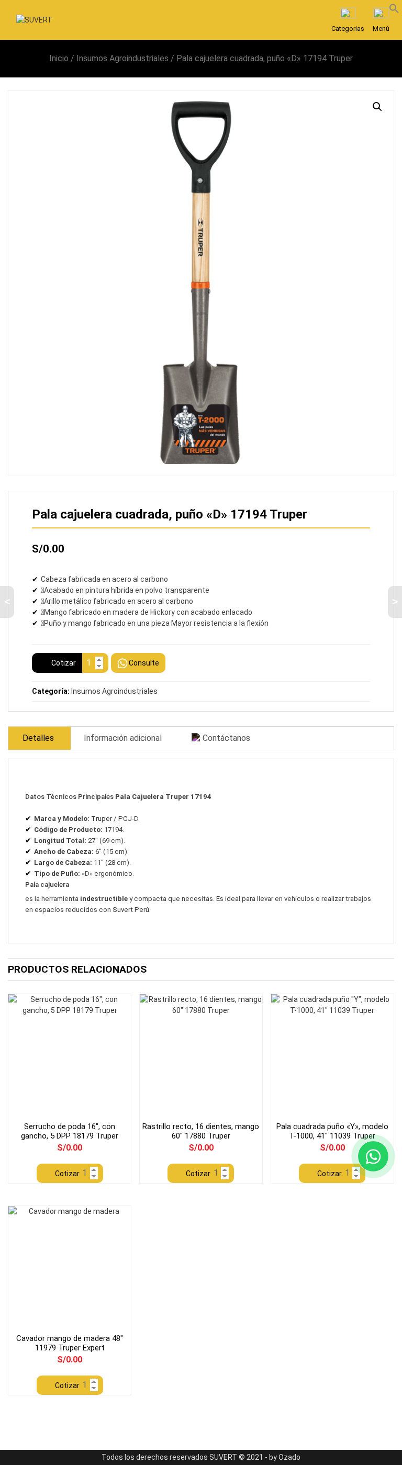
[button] (394, 8)
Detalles (38, 738)
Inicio (59, 58)
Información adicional (123, 738)
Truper (101, 818)
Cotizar (63, 663)
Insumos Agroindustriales (122, 58)
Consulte (144, 663)
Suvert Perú (131, 910)
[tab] (38, 738)
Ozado (289, 1457)
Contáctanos (226, 738)
